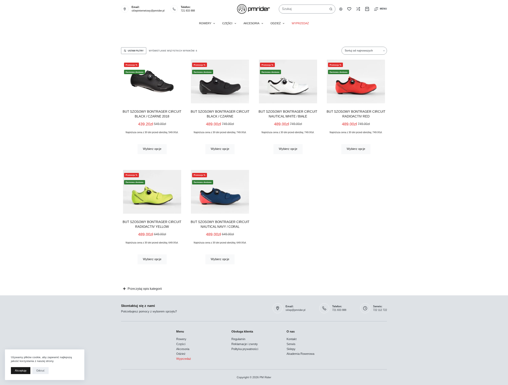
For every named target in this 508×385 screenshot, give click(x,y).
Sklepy (291, 349)
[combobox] (303, 9)
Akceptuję (20, 370)
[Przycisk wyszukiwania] (331, 9)
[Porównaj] (358, 9)
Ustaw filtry (135, 50)
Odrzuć (40, 370)
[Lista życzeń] (349, 9)
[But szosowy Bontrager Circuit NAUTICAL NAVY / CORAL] (220, 192)
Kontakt (291, 339)
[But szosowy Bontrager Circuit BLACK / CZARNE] (220, 81)
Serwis (291, 344)
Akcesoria (251, 23)
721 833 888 (188, 10)
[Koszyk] (367, 9)
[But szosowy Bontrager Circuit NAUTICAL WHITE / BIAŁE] (288, 81)
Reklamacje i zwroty (244, 344)
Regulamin (238, 339)
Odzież (275, 23)
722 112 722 (380, 309)
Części (227, 23)
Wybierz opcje (152, 148)
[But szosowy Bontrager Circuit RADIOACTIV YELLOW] (152, 192)
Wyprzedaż (300, 23)
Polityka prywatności (244, 349)
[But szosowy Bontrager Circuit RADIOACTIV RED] (356, 81)
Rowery (205, 23)
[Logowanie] (340, 9)
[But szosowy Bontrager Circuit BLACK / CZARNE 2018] (152, 81)
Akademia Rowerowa (300, 353)
